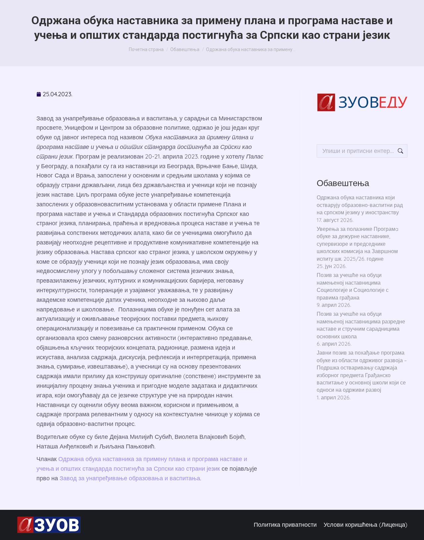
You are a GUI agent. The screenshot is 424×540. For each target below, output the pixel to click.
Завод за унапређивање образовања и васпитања (130, 478)
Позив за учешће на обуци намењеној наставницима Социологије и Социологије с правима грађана (353, 286)
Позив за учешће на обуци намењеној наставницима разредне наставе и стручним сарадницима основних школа (361, 324)
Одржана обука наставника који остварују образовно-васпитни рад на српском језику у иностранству (360, 205)
